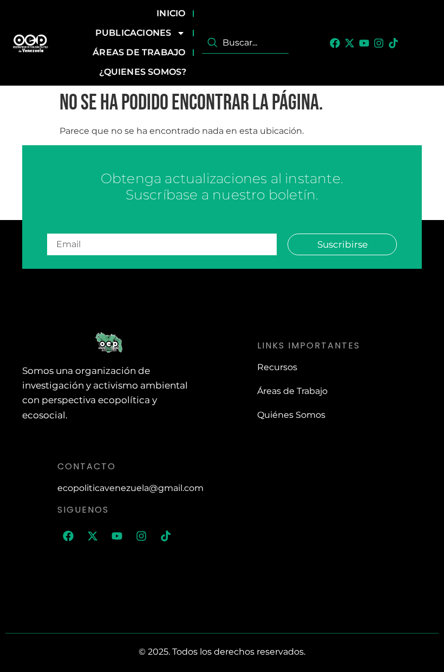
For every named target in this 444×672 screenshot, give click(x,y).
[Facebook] (335, 43)
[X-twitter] (349, 43)
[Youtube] (364, 43)
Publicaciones (133, 33)
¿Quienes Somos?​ (142, 72)
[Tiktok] (393, 43)
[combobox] (245, 43)
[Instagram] (379, 43)
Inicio (170, 13)
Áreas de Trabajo (139, 52)
